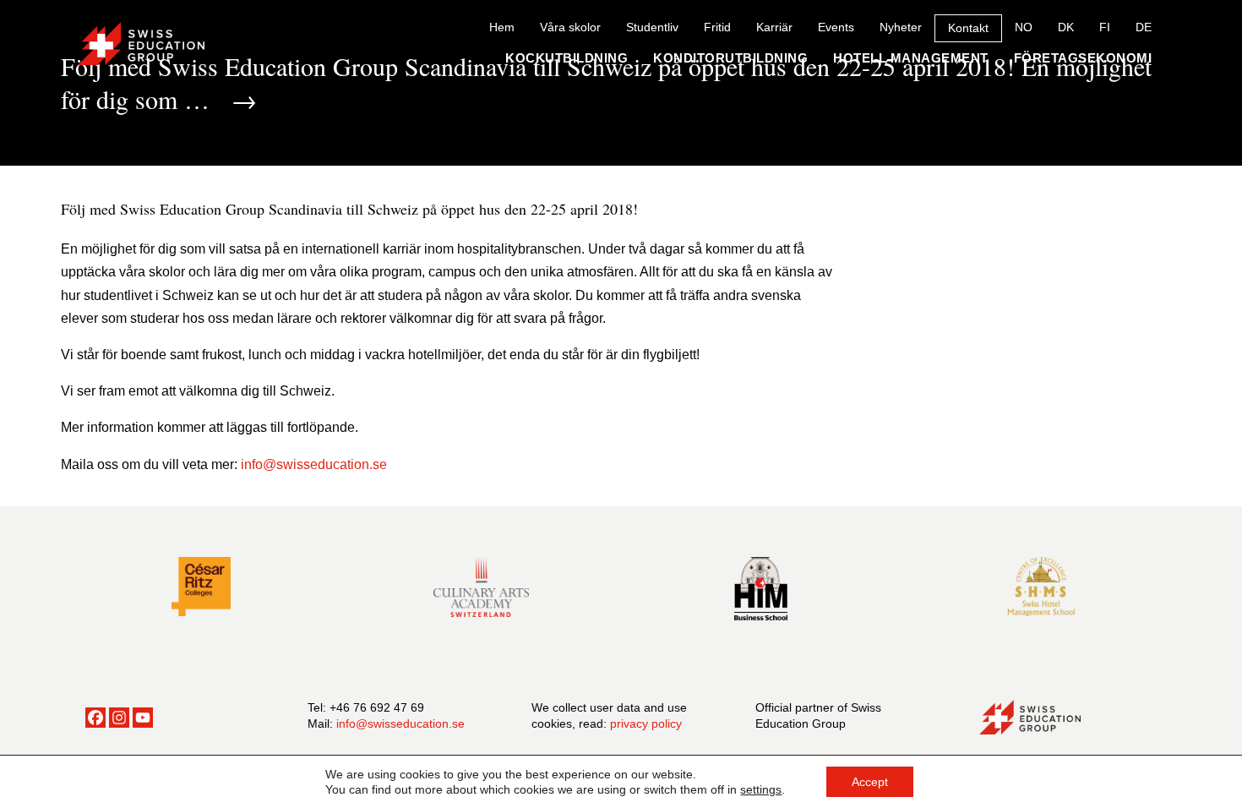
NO (1023, 27)
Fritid (717, 27)
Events (836, 27)
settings (761, 789)
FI (1104, 27)
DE (1144, 27)
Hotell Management (911, 58)
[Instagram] (119, 717)
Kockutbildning (566, 58)
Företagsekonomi (1083, 58)
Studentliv (652, 27)
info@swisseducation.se (400, 723)
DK (1066, 27)
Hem (502, 27)
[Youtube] (143, 717)
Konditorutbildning (730, 58)
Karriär (774, 27)
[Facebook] (95, 717)
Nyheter (901, 27)
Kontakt (968, 28)
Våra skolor (570, 27)
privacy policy (646, 723)
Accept (870, 782)
